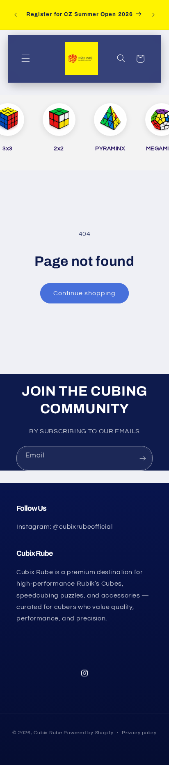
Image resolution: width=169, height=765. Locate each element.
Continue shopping (84, 293)
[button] (25, 58)
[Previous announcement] (16, 15)
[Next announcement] (153, 15)
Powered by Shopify (88, 733)
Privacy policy (139, 733)
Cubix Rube (48, 733)
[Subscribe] (142, 458)
